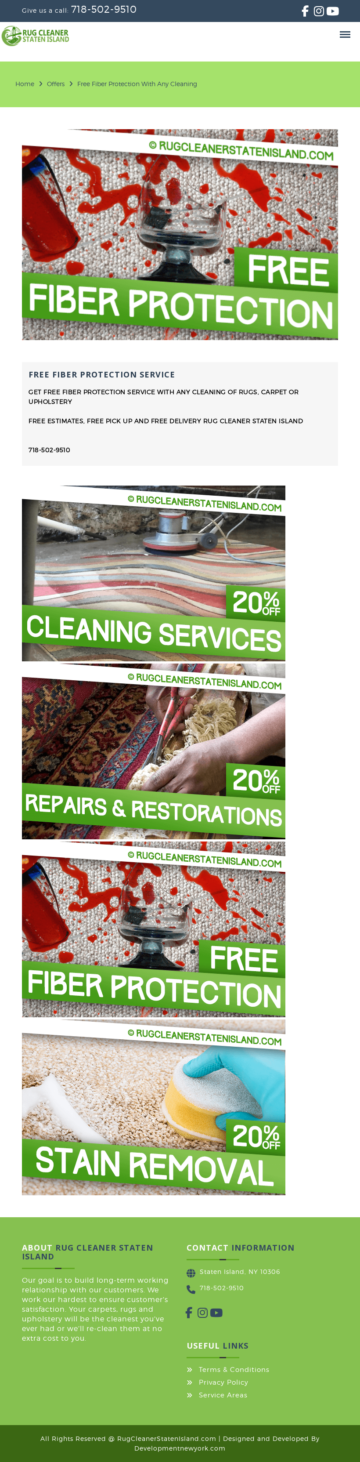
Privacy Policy (223, 1382)
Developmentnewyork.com (180, 1448)
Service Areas (223, 1395)
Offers (56, 83)
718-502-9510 (104, 9)
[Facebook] (301, 13)
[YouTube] (326, 13)
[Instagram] (314, 13)
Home (24, 83)
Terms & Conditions (234, 1370)
